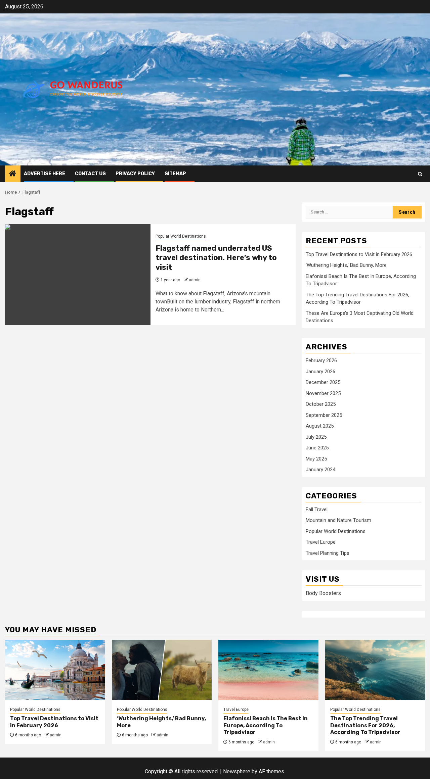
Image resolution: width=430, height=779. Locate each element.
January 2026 (320, 372)
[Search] (420, 174)
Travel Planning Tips (327, 553)
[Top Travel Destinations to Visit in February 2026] (55, 670)
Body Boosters (323, 593)
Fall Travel (317, 509)
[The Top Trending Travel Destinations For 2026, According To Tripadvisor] (375, 670)
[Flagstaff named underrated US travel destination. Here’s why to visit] (77, 274)
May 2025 (316, 459)
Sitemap (175, 174)
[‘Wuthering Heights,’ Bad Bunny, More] (162, 670)
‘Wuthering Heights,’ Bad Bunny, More (346, 265)
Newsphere (236, 771)
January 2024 (320, 470)
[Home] (12, 174)
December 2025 (323, 382)
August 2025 (320, 426)
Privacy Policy (135, 174)
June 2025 (317, 448)
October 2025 (321, 404)
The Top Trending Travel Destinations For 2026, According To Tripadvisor (365, 725)
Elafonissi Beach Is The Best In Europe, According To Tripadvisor (265, 725)
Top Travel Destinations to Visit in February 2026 (359, 254)
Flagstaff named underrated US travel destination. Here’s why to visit (216, 258)
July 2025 (316, 437)
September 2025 (324, 415)
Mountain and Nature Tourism (338, 520)
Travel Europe (321, 542)
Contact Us (90, 174)
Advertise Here (44, 174)
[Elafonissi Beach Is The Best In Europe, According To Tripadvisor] (268, 670)
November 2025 (323, 393)
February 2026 (321, 360)
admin (195, 280)
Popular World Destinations (181, 236)
